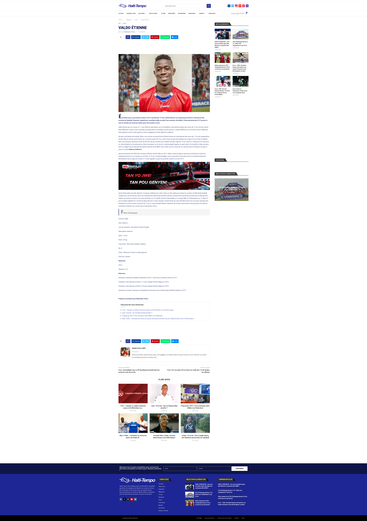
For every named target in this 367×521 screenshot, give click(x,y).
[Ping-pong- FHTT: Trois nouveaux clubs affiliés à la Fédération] (195, 393)
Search (209, 6)
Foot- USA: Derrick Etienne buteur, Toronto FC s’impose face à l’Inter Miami (222, 91)
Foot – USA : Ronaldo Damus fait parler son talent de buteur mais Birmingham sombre (239, 68)
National (141, 13)
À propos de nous (210, 518)
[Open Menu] (247, 5)
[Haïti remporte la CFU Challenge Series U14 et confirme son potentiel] (223, 57)
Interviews (182, 13)
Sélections (153, 13)
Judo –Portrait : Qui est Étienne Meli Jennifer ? (137, 313)
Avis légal (199, 518)
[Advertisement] (164, 46)
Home (120, 20)
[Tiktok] (243, 5)
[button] (216, 189)
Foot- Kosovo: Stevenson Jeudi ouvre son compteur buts (240, 90)
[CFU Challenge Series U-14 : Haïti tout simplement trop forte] (240, 34)
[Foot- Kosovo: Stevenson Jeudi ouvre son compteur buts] (240, 81)
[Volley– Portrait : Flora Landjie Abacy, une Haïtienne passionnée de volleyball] (195, 423)
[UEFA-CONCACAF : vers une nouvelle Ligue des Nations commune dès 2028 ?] (223, 34)
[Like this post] (128, 37)
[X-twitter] (124, 499)
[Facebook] (229, 5)
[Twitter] (232, 5)
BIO (136, 20)
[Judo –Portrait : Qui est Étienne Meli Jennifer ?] (164, 393)
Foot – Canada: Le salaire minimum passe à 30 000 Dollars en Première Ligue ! (148, 310)
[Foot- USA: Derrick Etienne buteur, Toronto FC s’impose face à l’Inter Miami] (223, 81)
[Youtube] (240, 5)
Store (163, 13)
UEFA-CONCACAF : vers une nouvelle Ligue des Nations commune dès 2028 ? (222, 44)
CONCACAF (211, 13)
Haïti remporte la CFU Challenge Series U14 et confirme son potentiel (222, 67)
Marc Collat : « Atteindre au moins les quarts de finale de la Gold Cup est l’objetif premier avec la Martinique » (158, 318)
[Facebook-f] (120, 499)
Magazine (191, 13)
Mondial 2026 (131, 13)
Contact (236, 518)
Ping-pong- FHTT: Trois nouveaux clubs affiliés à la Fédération (142, 316)
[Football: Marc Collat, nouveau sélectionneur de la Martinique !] (164, 423)
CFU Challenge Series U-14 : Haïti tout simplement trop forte (240, 43)
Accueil (121, 13)
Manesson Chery (129, 32)
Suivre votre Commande (224, 518)
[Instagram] (236, 5)
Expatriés (171, 13)
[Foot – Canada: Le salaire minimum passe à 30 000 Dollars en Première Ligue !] (133, 393)
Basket (201, 13)
